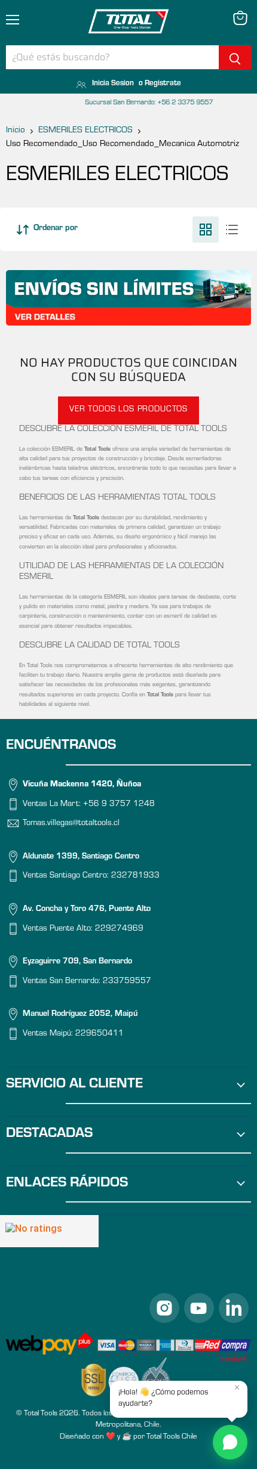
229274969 (119, 929)
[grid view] (205, 229)
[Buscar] (235, 57)
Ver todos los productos (128, 410)
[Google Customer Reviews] (49, 1231)
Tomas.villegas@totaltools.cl (71, 824)
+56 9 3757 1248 (119, 805)
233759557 (127, 982)
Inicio (15, 130)
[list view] (232, 229)
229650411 (99, 1034)
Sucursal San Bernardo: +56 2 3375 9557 (128, 103)
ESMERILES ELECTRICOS (85, 130)
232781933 (135, 877)
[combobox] (112, 57)
